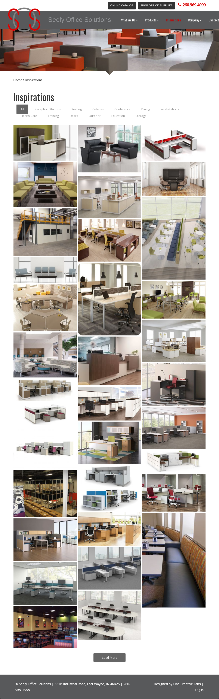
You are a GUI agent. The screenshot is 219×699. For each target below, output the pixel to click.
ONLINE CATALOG (122, 5)
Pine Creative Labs (187, 684)
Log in (199, 689)
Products (150, 20)
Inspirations (173, 20)
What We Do (127, 20)
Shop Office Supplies (157, 5)
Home (17, 80)
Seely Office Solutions (35, 684)
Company (193, 20)
